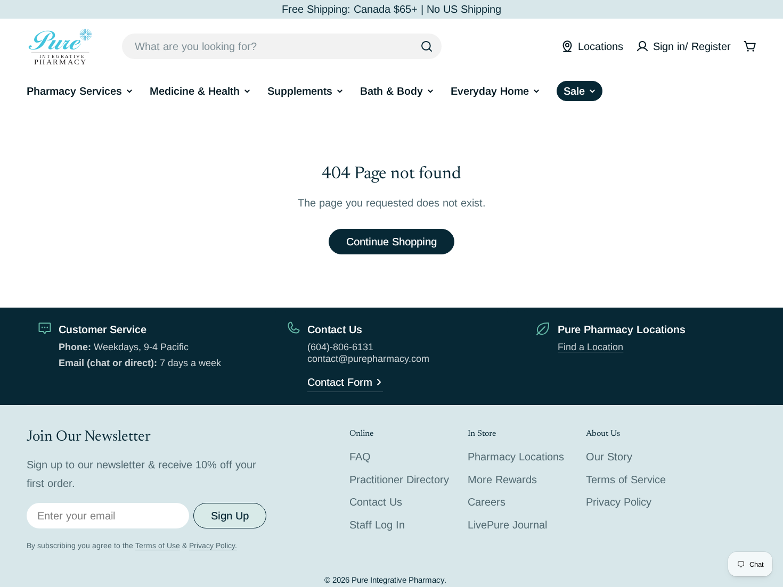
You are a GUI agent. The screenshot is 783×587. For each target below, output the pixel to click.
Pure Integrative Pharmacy (398, 579)
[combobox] (282, 46)
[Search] (426, 46)
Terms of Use (157, 545)
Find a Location (590, 347)
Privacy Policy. (213, 545)
